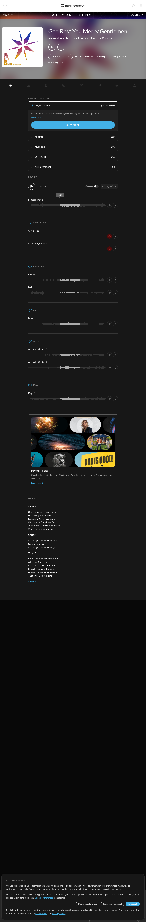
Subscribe (73, 125)
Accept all (132, 904)
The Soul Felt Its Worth (94, 38)
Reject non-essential (112, 904)
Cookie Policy (41, 913)
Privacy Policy (58, 913)
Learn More (36, 117)
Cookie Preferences (44, 897)
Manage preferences (87, 904)
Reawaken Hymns (61, 38)
